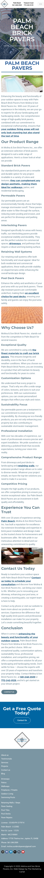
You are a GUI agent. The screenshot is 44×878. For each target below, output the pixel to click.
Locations (16, 46)
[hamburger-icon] (40, 4)
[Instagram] (2, 851)
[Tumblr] (19, 851)
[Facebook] (6, 851)
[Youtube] (23, 851)
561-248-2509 (27, 677)
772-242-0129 (8, 680)
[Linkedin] (10, 851)
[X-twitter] (14, 851)
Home (6, 46)
